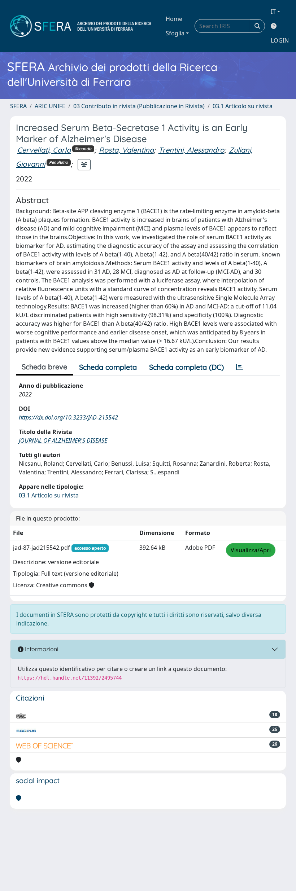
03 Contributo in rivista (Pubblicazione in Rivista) (139, 106)
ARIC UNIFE (50, 106)
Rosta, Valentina (126, 149)
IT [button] (273, 12)
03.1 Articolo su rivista (243, 106)
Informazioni (40, 649)
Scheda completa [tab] (108, 367)
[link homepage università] (80, 26)
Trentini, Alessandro (191, 149)
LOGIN (280, 40)
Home (174, 19)
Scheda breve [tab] (44, 366)
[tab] (239, 367)
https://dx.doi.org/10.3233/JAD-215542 (68, 417)
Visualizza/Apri (251, 550)
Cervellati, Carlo (44, 149)
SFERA (18, 106)
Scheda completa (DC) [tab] (186, 367)
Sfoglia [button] (175, 33)
